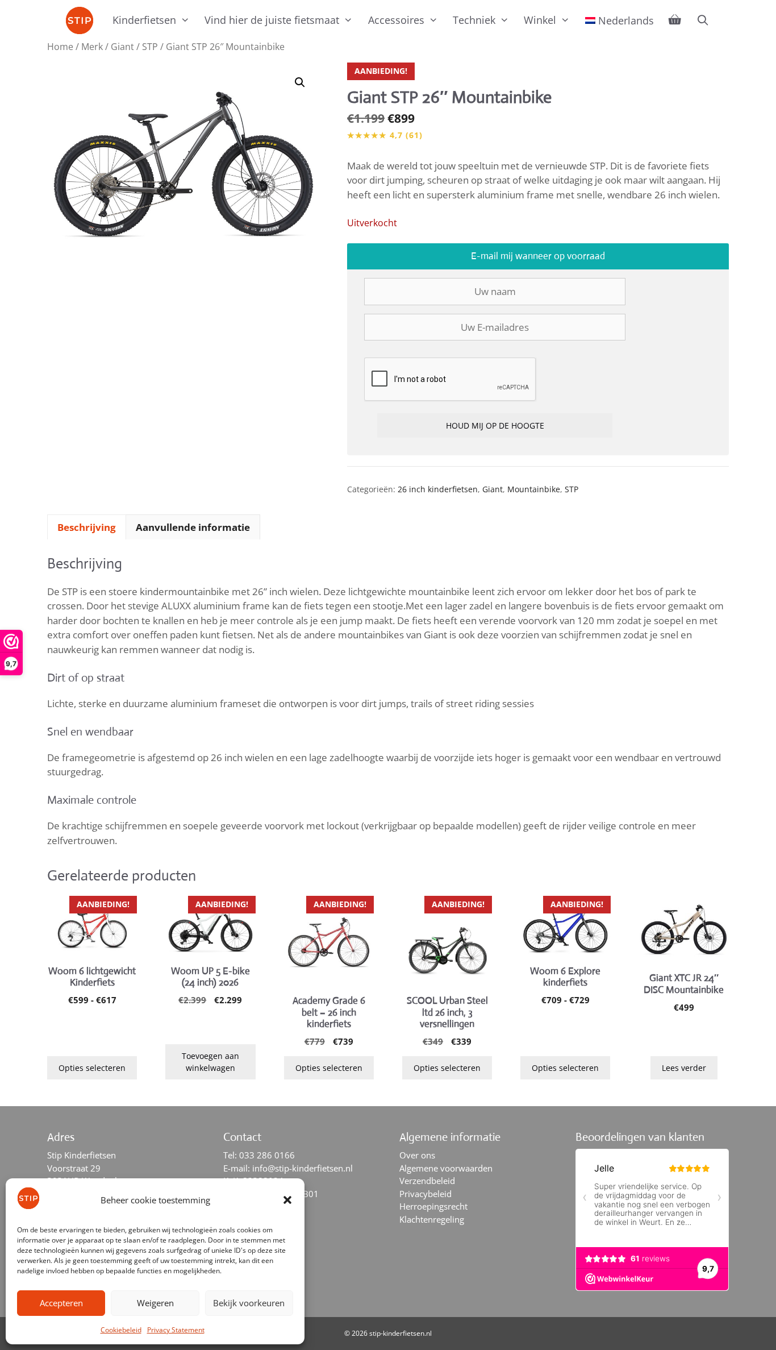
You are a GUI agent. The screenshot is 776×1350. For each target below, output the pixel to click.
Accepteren (61, 1303)
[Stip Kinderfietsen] (82, 20)
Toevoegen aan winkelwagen (210, 1061)
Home (60, 46)
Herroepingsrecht (433, 1206)
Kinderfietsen (144, 20)
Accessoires (396, 20)
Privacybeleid (425, 1193)
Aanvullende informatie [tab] (193, 527)
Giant (122, 46)
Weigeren (155, 1303)
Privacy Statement (176, 1330)
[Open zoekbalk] (702, 20)
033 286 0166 (267, 1155)
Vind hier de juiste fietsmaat (272, 20)
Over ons (417, 1155)
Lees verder (684, 1067)
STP (150, 46)
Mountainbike (533, 489)
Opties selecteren (92, 1067)
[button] (287, 1200)
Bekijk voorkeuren (249, 1303)
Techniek (474, 20)
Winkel (540, 20)
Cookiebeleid (121, 1330)
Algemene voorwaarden (446, 1168)
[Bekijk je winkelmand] (675, 20)
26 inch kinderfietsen (438, 489)
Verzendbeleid (427, 1180)
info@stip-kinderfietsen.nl (302, 1168)
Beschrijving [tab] (86, 527)
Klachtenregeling (431, 1219)
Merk (92, 46)
